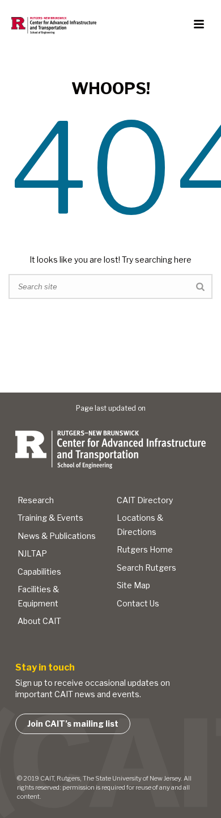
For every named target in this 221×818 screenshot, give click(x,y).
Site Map (133, 585)
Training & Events (50, 517)
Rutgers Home (145, 549)
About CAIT (39, 621)
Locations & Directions (140, 525)
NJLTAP (32, 553)
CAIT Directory (145, 500)
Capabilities (39, 571)
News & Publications (57, 536)
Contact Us (138, 603)
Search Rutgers (146, 567)
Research (36, 500)
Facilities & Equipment (38, 596)
